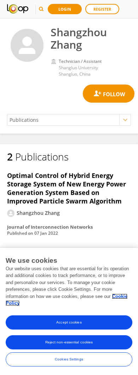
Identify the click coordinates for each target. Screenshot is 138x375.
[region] (69, 311)
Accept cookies (68, 322)
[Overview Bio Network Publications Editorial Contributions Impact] (69, 120)
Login (64, 9)
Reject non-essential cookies (69, 342)
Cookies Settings (69, 359)
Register (102, 9)
